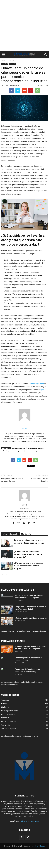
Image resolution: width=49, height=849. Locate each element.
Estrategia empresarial (9, 711)
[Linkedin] (25, 523)
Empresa (4, 703)
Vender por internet (8, 721)
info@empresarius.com (30, 821)
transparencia (37, 451)
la (36, 383)
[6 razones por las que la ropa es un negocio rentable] (7, 661)
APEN (6, 85)
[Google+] (19, 523)
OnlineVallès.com (39, 846)
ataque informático (18, 448)
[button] (45, 54)
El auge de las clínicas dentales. (39, 479)
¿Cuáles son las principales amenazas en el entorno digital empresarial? (28, 554)
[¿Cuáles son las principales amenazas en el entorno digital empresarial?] (7, 554)
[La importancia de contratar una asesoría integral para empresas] (7, 543)
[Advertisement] (24, 25)
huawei (28, 451)
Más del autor (26, 534)
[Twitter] (30, 523)
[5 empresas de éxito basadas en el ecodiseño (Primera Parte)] (7, 672)
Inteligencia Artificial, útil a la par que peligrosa (12, 479)
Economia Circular (8, 714)
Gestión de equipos (8, 728)
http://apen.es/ (24, 508)
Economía (5, 718)
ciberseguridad (18, 451)
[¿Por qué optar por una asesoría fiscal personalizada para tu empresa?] (7, 566)
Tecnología (12, 64)
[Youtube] (35, 523)
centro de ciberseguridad (35, 448)
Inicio (3, 60)
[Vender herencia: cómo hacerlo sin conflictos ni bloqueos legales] (7, 598)
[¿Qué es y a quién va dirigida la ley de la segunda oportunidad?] (7, 621)
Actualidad (10, 60)
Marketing (5, 707)
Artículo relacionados (10, 534)
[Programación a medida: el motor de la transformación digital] (7, 610)
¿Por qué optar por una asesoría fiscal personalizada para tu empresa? (28, 566)
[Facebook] (14, 523)
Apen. (42, 390)
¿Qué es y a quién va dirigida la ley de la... (31, 618)
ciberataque (6, 451)
